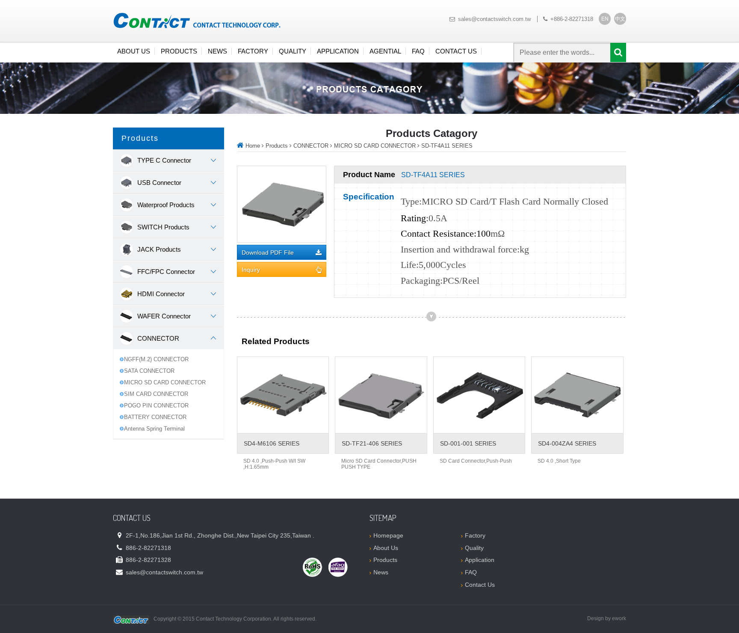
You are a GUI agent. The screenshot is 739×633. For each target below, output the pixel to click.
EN (605, 19)
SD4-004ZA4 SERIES (567, 443)
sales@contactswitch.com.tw (494, 19)
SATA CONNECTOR (149, 371)
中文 (620, 19)
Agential (385, 51)
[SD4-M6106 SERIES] (282, 395)
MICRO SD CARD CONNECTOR (165, 382)
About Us (133, 51)
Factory (253, 51)
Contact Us (456, 51)
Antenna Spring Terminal (154, 428)
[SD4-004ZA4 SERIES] (577, 395)
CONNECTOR (310, 146)
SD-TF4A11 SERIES (447, 146)
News (217, 51)
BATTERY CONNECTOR (155, 417)
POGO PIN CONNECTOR (156, 405)
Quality (292, 51)
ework (619, 618)
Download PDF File (268, 253)
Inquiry (251, 270)
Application (338, 51)
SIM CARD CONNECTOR (156, 394)
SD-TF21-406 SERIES (372, 443)
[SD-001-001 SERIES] (479, 395)
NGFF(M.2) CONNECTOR (156, 359)
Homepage (388, 535)
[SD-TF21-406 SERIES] (380, 395)
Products (179, 51)
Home (252, 146)
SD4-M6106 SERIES (271, 443)
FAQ (418, 51)
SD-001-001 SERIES (468, 443)
